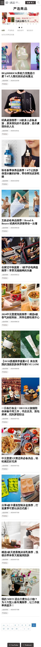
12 (4, 629)
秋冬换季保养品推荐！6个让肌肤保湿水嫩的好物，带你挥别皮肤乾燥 (20, 173)
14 (12, 629)
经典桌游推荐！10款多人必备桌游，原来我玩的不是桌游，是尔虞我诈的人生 (20, 123)
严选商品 (11, 30)
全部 (3, 30)
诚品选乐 (30, 30)
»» (28, 629)
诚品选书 (20, 30)
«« (4, 625)
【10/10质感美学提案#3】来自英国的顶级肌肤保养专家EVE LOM (20, 363)
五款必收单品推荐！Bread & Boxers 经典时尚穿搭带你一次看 (19, 222)
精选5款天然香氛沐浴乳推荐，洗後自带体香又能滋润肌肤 (20, 554)
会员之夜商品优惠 (8, 34)
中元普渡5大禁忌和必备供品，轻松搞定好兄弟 (20, 460)
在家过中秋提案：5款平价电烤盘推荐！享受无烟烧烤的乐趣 (20, 269)
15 (16, 629)
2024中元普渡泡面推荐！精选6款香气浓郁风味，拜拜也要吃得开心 (20, 316)
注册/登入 (30, 2)
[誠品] (13, 2)
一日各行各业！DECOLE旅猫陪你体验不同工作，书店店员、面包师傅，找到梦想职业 (20, 411)
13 (8, 629)
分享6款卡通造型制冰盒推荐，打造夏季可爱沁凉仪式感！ (20, 507)
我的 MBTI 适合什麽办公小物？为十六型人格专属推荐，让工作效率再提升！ (20, 602)
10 (29, 625)
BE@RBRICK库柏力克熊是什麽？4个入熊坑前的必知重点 (18, 75)
